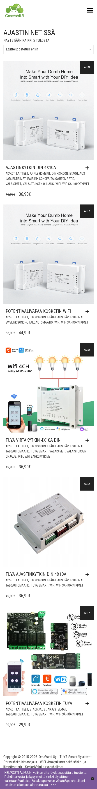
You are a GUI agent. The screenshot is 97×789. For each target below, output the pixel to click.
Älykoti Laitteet (17, 173)
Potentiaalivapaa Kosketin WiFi (38, 311)
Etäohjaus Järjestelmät (65, 317)
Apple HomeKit (40, 173)
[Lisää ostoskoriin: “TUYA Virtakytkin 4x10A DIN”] (88, 440)
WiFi (58, 184)
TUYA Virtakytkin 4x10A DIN (33, 440)
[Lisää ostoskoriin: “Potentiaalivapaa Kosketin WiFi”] (88, 311)
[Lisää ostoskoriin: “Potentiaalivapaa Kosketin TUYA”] (88, 704)
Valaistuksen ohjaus (38, 184)
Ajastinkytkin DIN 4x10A (31, 167)
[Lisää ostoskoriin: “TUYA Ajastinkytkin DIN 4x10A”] (88, 574)
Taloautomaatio (62, 178)
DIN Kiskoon (60, 173)
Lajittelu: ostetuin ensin (22, 49)
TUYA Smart (39, 451)
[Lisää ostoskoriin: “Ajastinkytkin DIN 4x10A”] (88, 168)
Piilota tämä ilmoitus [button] (92, 778)
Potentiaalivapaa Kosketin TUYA (39, 703)
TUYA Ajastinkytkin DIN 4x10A (36, 574)
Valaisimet (13, 184)
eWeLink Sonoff (38, 178)
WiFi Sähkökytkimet (75, 184)
